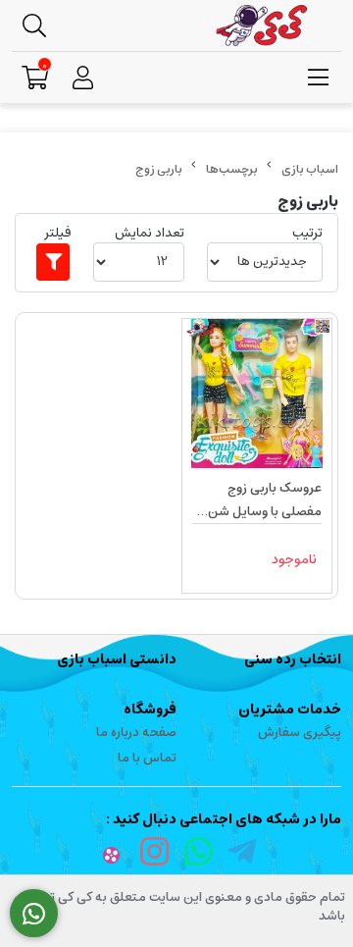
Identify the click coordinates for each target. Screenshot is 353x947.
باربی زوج (158, 169)
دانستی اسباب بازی (116, 659)
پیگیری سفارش (299, 732)
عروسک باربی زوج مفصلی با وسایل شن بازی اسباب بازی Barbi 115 (262, 500)
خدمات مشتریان (289, 709)
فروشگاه (150, 709)
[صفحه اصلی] (309, 169)
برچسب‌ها (232, 169)
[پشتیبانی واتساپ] (34, 913)
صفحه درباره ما (136, 732)
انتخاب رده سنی (292, 659)
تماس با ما (147, 758)
